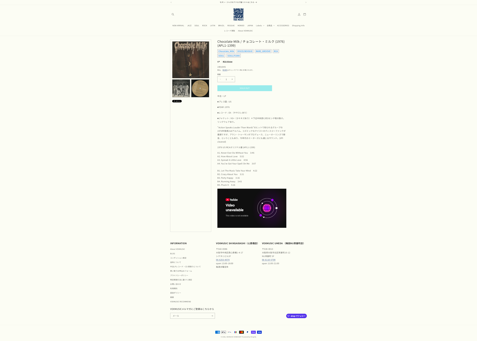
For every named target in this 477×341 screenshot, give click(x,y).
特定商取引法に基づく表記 (181, 279)
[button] (173, 14)
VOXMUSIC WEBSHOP (233, 337)
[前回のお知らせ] (171, 2)
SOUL (221, 55)
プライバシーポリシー (179, 275)
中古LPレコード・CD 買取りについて (185, 266)
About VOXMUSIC (177, 249)
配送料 (225, 70)
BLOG (172, 253)
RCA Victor (228, 61)
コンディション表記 (178, 258)
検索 (172, 297)
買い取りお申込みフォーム (181, 271)
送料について (175, 262)
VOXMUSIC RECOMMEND (180, 301)
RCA (276, 51)
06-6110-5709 (269, 259)
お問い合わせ (175, 284)
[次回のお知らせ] (306, 2)
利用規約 (173, 288)
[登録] (212, 316)
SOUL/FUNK (234, 55)
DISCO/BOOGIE (245, 51)
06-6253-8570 (223, 259)
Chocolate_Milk (226, 51)
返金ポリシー (175, 293)
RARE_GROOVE (263, 51)
